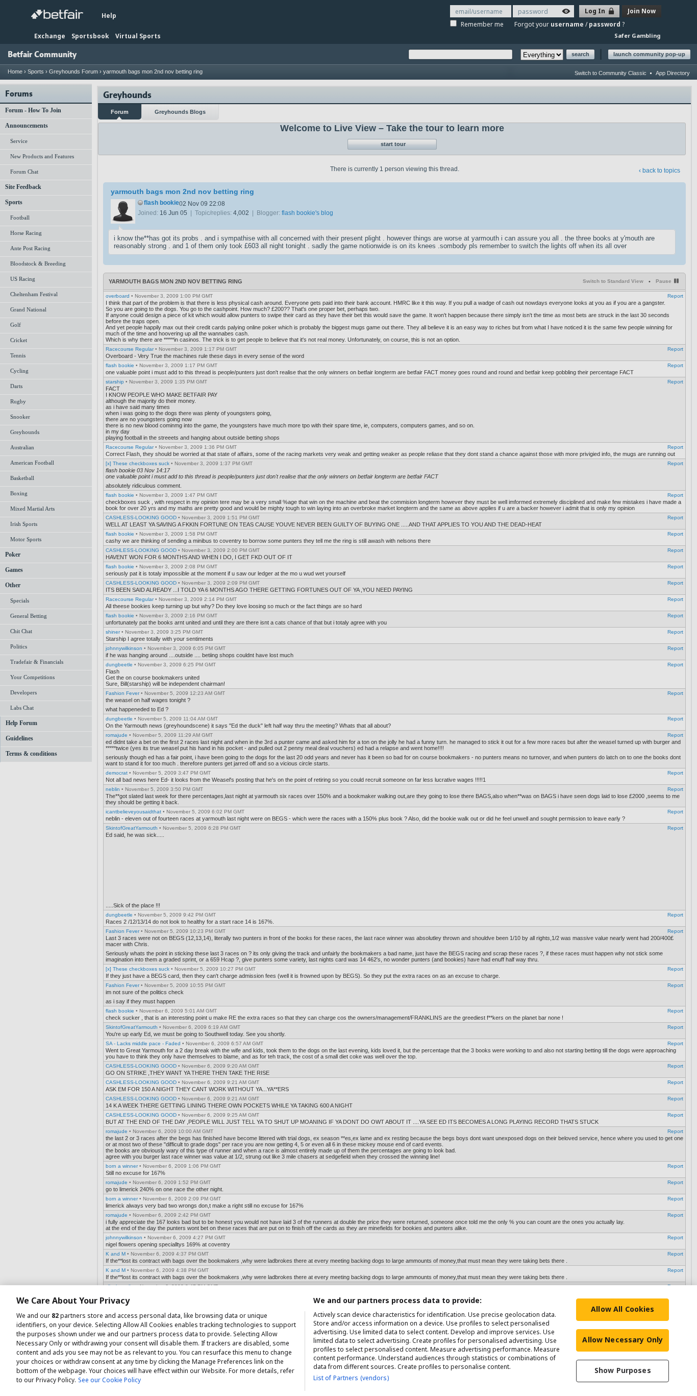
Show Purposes (622, 1370)
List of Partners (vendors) (351, 1378)
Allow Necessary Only (622, 1339)
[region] (348, 1340)
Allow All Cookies (622, 1309)
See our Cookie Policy (109, 1380)
